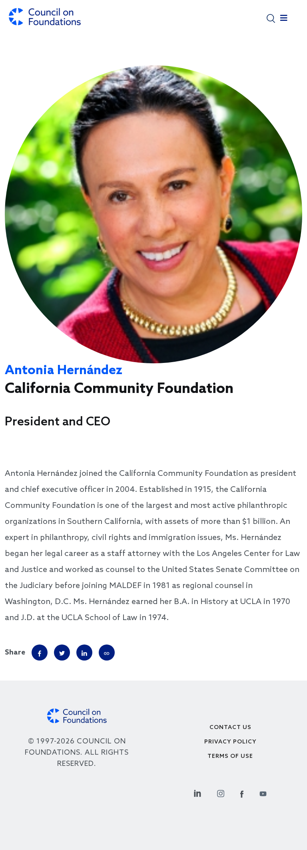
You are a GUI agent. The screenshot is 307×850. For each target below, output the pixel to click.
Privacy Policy (230, 742)
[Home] (45, 20)
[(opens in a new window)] (107, 653)
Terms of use (230, 756)
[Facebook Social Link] (241, 792)
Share (15, 652)
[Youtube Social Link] (263, 792)
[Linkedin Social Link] (197, 792)
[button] (271, 18)
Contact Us (230, 727)
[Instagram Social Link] (220, 792)
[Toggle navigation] (284, 20)
